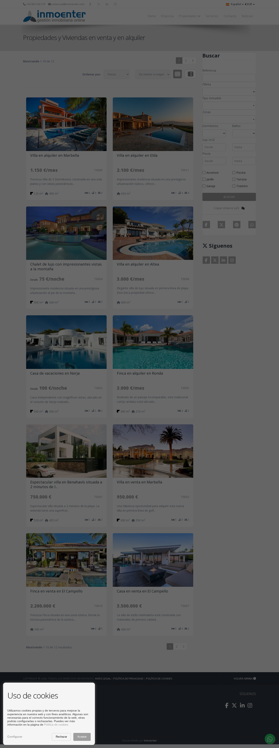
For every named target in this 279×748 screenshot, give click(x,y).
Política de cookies (56, 724)
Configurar (14, 736)
